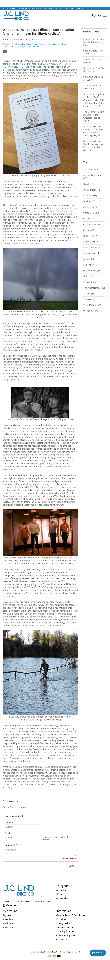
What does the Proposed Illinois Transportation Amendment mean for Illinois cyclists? (38, 31)
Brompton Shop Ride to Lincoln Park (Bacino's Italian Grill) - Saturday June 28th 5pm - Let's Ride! (93, 100)
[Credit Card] (50, 956)
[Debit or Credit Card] (59, 956)
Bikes (59, 894)
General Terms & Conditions (70, 915)
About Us (61, 890)
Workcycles (90, 310)
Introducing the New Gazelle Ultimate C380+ (93, 42)
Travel (88, 299)
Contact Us (61, 939)
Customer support (65, 935)
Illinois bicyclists (59, 44)
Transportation (9, 46)
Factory (88, 259)
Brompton (90, 195)
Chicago (88, 218)
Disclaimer (61, 919)
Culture (88, 230)
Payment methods (65, 927)
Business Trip (92, 201)
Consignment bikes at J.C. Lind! (93, 78)
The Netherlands (94, 287)
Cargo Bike (90, 207)
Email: (8, 833)
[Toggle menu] (104, 15)
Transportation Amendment (29, 46)
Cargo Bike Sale (92, 212)
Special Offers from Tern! (93, 52)
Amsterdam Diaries (92, 177)
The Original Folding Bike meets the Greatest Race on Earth (93, 116)
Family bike (90, 264)
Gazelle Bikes (91, 270)
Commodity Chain (93, 224)
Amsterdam (91, 169)
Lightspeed (75, 952)
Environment (45, 44)
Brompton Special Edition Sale (92, 87)
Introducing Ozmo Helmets (92, 61)
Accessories (62, 898)
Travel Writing (92, 305)
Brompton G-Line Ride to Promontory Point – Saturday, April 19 (93, 145)
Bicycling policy (18, 44)
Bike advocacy (32, 44)
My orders (8, 919)
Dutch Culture (91, 247)
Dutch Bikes (90, 241)
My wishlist (8, 927)
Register (7, 915)
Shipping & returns (66, 931)
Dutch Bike (90, 235)
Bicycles (88, 184)
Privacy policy (63, 923)
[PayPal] (54, 956)
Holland (88, 276)
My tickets (8, 923)
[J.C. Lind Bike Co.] (16, 16)
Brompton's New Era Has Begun (93, 70)
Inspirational (91, 282)
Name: (9, 822)
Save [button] (71, 865)
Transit (88, 293)
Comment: (11, 844)
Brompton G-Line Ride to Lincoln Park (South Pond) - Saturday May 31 (93, 131)
